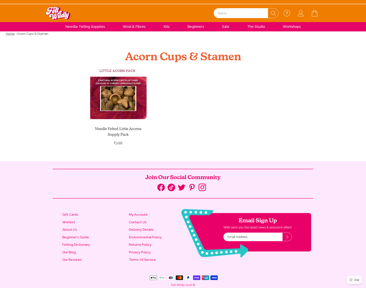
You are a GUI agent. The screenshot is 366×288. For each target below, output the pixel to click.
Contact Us (138, 222)
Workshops (292, 27)
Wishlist (68, 222)
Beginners (195, 27)
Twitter (183, 188)
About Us (69, 229)
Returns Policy (140, 245)
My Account (138, 214)
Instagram (203, 188)
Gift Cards (70, 214)
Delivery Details (141, 229)
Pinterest (193, 188)
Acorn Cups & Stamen (32, 34)
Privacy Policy (140, 252)
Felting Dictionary (76, 245)
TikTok (173, 188)
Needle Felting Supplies (85, 27)
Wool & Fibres (134, 27)
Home (10, 34)
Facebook (162, 188)
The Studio (256, 27)
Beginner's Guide (75, 237)
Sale (225, 27)
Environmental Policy (145, 237)
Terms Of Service (142, 260)
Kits (167, 27)
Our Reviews (72, 260)
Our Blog (69, 252)
